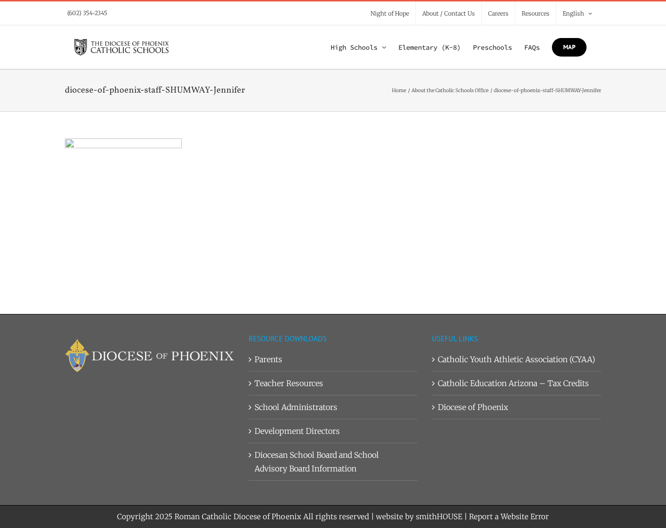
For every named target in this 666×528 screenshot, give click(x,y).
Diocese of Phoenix (473, 407)
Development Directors (297, 431)
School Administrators (296, 407)
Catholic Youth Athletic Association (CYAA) (516, 359)
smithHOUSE (439, 516)
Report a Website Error (509, 516)
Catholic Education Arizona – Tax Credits (513, 383)
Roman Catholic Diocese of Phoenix (238, 516)
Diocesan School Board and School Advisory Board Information (317, 461)
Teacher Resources (289, 383)
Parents (268, 359)
